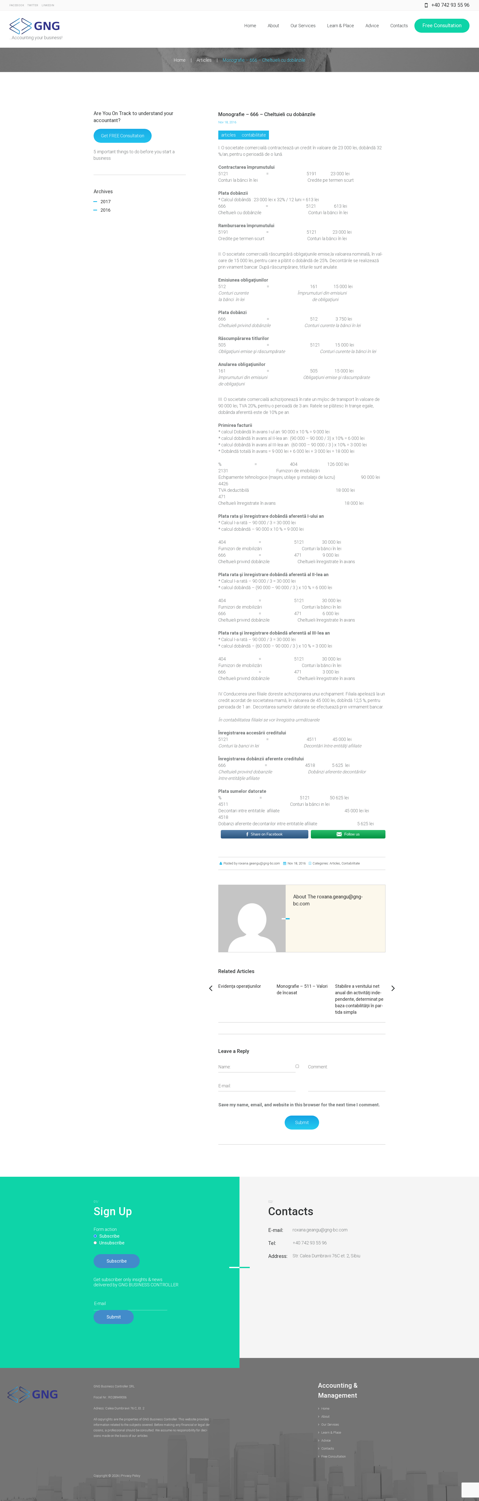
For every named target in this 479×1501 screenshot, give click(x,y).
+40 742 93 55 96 (450, 5)
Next (393, 988)
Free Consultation (442, 25)
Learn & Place (340, 25)
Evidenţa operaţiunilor (239, 986)
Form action (105, 1229)
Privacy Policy (130, 1476)
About (273, 25)
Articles (204, 60)
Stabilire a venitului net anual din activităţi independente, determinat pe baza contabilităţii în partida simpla (359, 999)
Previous (210, 988)
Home (250, 25)
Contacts (399, 25)
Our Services (303, 25)
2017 (106, 201)
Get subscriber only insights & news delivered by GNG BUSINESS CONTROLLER (136, 1282)
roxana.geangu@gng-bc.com (259, 863)
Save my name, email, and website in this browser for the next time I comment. (299, 1104)
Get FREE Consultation (122, 135)
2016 (106, 210)
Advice (372, 25)
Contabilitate (254, 135)
